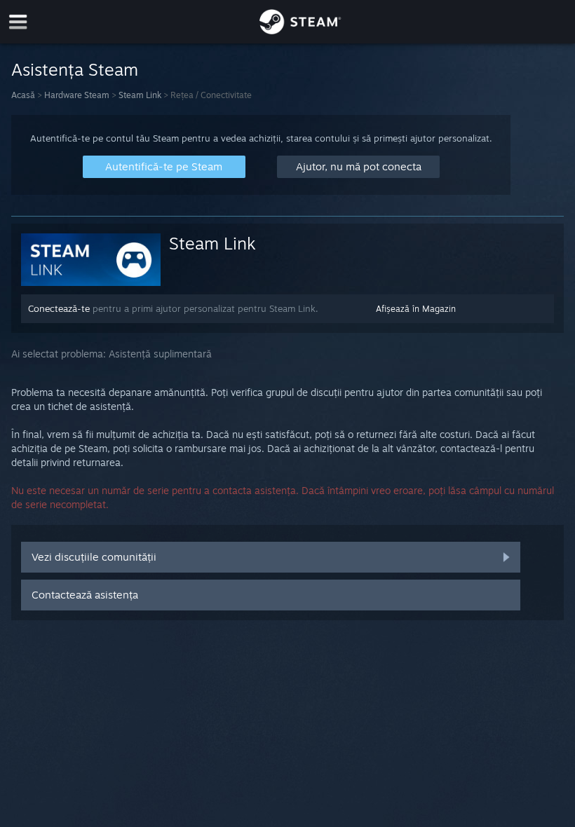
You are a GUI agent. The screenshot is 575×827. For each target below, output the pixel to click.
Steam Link (140, 95)
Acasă (23, 95)
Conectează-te (59, 308)
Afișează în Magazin (416, 308)
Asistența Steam (74, 69)
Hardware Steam (76, 95)
